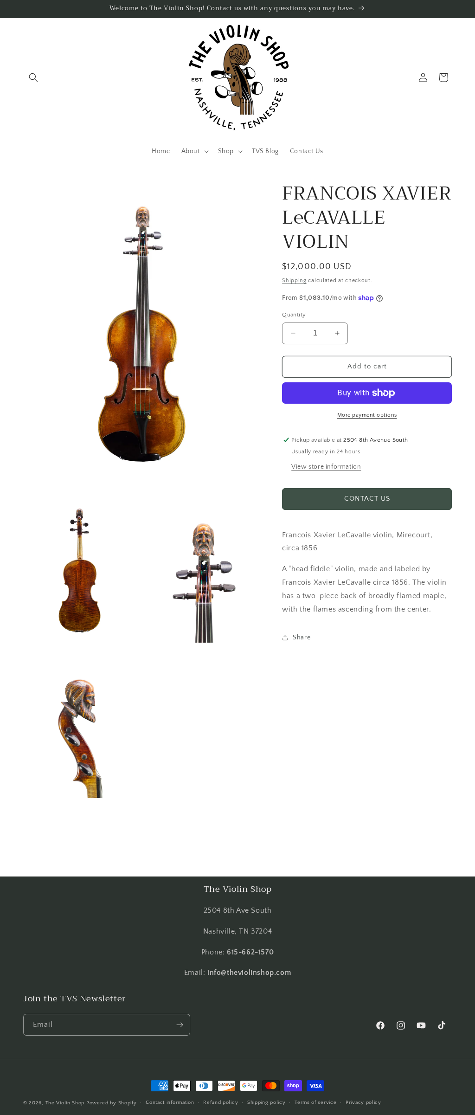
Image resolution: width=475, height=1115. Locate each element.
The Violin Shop (65, 1103)
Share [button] (301, 637)
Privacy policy (363, 1102)
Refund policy (220, 1102)
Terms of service (315, 1102)
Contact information (170, 1102)
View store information (326, 466)
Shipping (294, 280)
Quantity (294, 314)
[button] (33, 77)
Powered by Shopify (111, 1103)
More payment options (367, 415)
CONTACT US (367, 499)
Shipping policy (266, 1102)
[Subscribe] (179, 1025)
